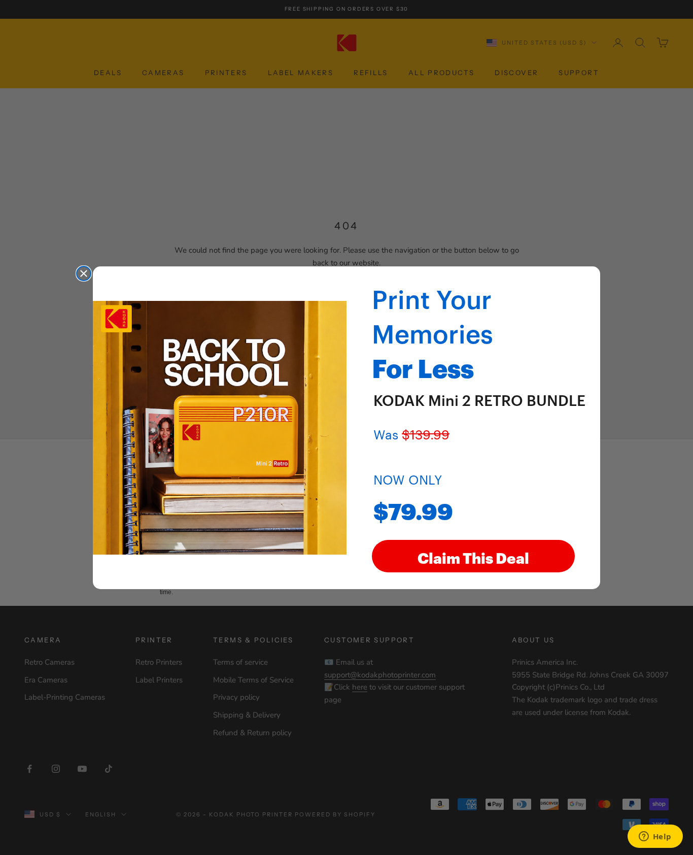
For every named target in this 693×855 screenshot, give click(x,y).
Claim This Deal (473, 555)
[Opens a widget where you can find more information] (655, 837)
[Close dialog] (84, 273)
